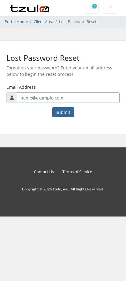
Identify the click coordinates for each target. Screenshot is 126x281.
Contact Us (44, 171)
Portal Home (16, 21)
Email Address (21, 87)
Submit (63, 112)
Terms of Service (77, 171)
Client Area (43, 21)
